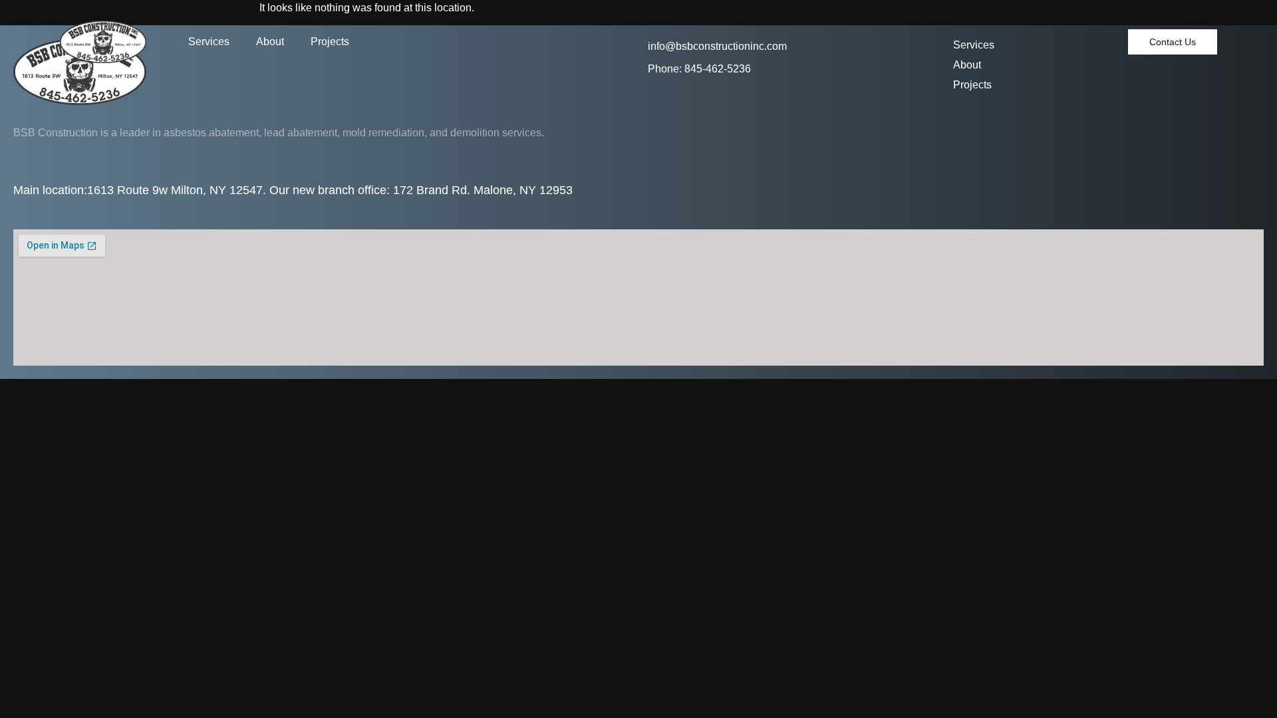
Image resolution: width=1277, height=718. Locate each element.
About (270, 41)
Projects (330, 41)
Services (208, 41)
